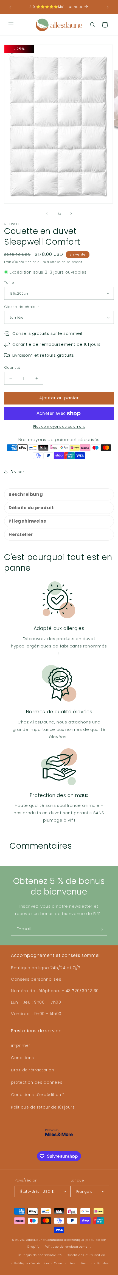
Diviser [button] (17, 471)
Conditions (22, 1057)
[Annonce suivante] (108, 7)
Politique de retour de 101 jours (43, 1107)
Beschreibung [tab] (26, 494)
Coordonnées (64, 1263)
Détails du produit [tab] (31, 508)
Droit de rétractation (32, 1070)
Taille (9, 282)
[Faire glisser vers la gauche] (47, 214)
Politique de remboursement (68, 1246)
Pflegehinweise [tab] (27, 521)
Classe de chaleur (21, 306)
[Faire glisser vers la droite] (71, 214)
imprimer (20, 1045)
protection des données (36, 1082)
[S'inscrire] (101, 929)
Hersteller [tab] (21, 534)
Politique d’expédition (31, 1263)
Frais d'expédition (18, 262)
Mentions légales (95, 1263)
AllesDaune (35, 1240)
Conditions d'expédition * (37, 1094)
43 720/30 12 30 (82, 990)
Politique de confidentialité (40, 1255)
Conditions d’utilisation (86, 1255)
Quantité (12, 367)
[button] (11, 25)
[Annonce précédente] (10, 7)
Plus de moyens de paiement (59, 426)
